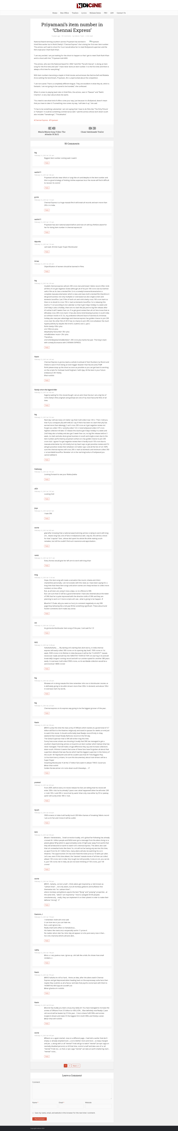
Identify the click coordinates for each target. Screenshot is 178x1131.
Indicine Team (79, 36)
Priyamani (54, 120)
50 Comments (66, 36)
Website (88, 1102)
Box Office (64, 13)
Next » (75, 1066)
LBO (112, 13)
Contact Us (121, 13)
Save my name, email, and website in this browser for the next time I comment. (65, 1113)
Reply (47, 163)
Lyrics (84, 13)
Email (61, 1102)
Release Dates (95, 13)
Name (35, 1102)
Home (54, 13)
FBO (105, 13)
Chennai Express (41, 120)
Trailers (75, 13)
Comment (36, 1082)
